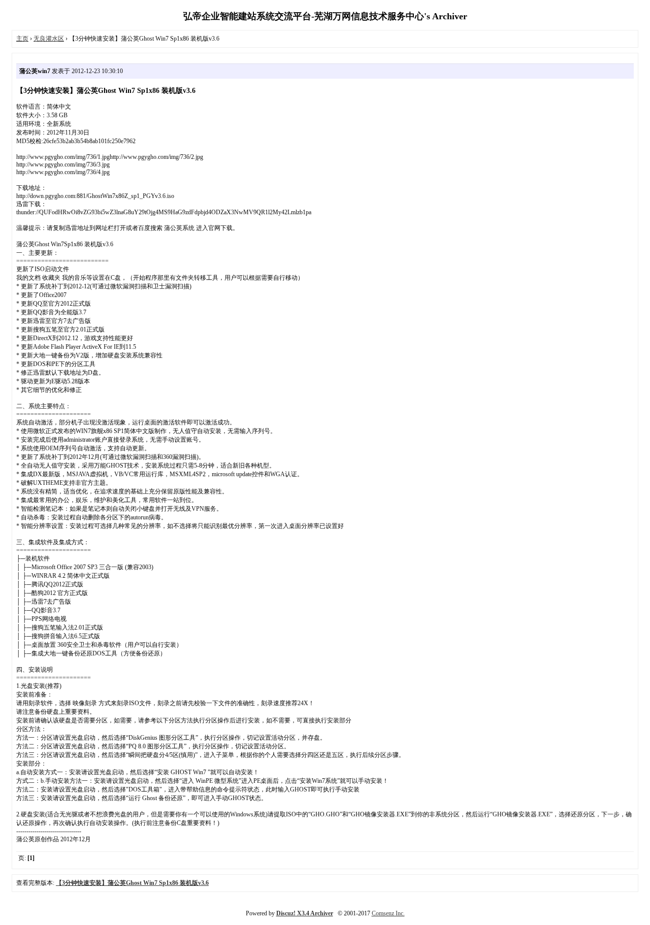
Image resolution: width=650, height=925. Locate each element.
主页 (22, 38)
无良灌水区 (49, 38)
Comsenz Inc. (388, 913)
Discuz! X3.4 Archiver (304, 913)
